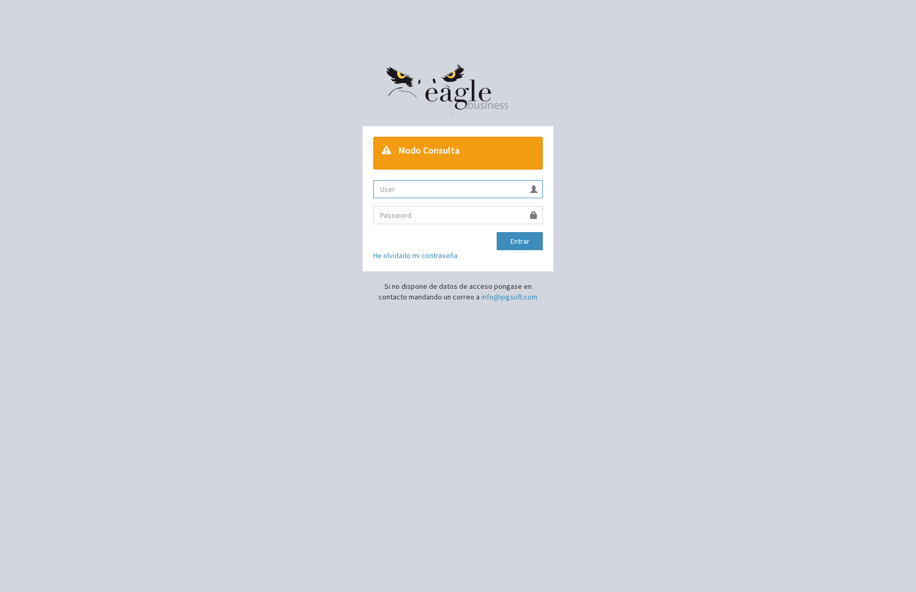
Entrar (520, 241)
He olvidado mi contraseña (415, 255)
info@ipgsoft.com (509, 297)
